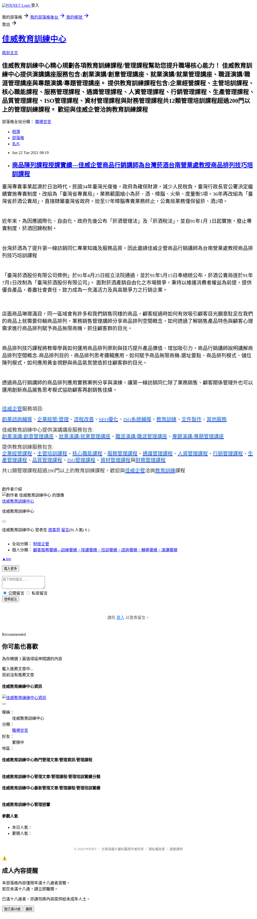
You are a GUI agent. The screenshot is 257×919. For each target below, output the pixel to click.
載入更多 (10, 568)
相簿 (16, 132)
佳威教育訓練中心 (34, 38)
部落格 (18, 138)
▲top (6, 559)
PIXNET (91, 849)
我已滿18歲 (12, 909)
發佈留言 (10, 599)
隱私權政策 (157, 849)
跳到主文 (10, 53)
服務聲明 (176, 849)
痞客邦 (54, 530)
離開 (29, 909)
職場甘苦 (43, 122)
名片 (16, 144)
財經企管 (41, 544)
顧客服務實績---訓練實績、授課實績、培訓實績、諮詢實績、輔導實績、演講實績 (105, 550)
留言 (65, 530)
